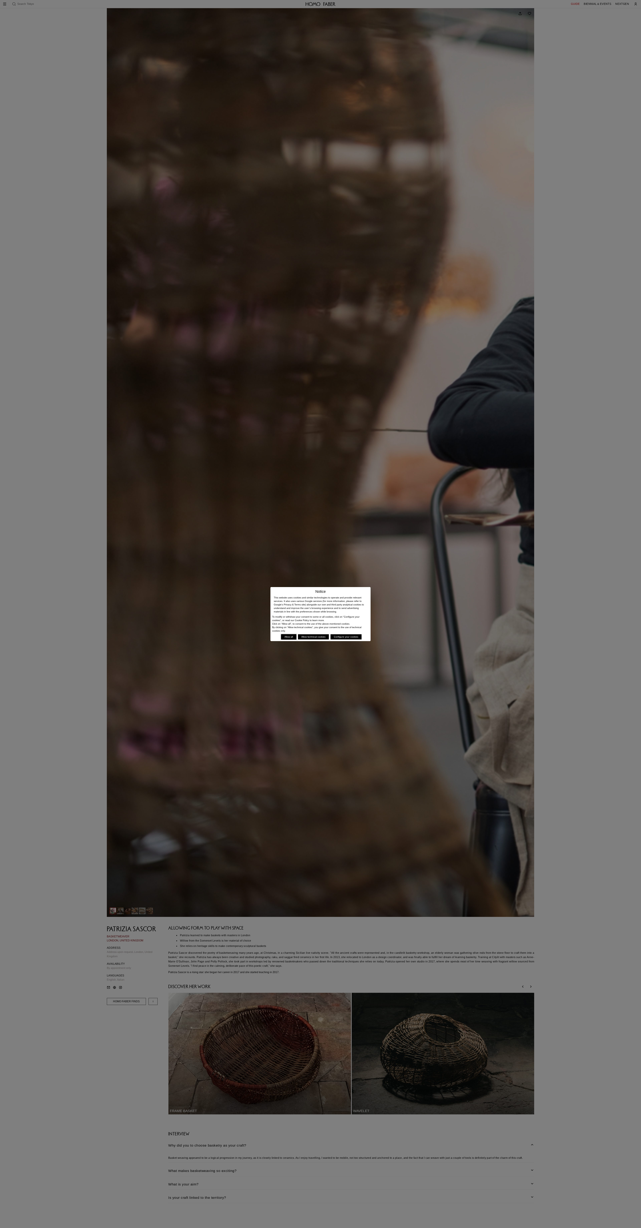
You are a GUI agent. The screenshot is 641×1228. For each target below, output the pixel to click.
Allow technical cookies (313, 636)
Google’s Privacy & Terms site (289, 604)
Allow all (288, 636)
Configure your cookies (346, 636)
